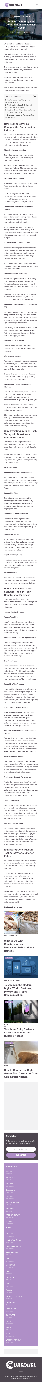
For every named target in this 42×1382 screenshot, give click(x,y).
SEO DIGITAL (9, 980)
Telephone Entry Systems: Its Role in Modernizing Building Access (19, 1032)
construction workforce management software (20, 217)
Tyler (11, 33)
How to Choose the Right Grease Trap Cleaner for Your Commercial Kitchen (21, 1073)
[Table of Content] (34, 96)
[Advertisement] (21, 1106)
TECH (28, 16)
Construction (18, 16)
